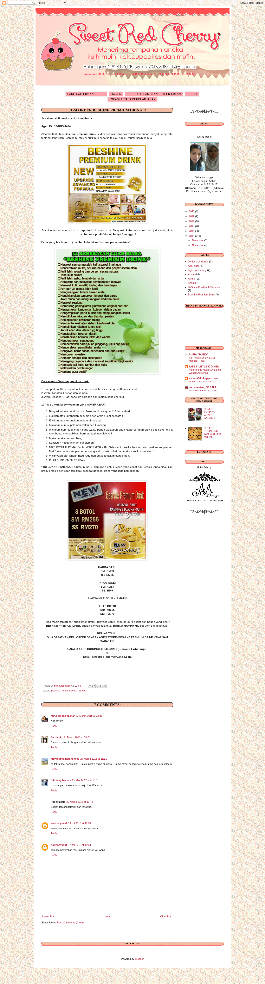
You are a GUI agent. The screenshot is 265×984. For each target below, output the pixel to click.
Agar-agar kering (197, 270)
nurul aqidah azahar (63, 715)
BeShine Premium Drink (64, 690)
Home (108, 916)
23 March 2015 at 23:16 (89, 715)
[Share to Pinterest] (105, 686)
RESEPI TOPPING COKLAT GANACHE (210, 413)
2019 (192, 216)
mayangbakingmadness (65, 758)
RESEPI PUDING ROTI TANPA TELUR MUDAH (212, 433)
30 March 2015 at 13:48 (79, 801)
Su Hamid (56, 737)
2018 (192, 221)
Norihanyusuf (59, 823)
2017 (192, 226)
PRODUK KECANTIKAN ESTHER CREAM (154, 94)
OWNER (116, 94)
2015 (192, 236)
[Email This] (90, 686)
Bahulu (192, 282)
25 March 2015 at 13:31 (85, 780)
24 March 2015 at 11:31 (93, 758)
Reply (54, 725)
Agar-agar (193, 265)
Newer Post (48, 916)
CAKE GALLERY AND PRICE (86, 94)
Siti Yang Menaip (61, 780)
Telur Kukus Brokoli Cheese (203, 390)
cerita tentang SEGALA (203, 387)
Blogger (139, 958)
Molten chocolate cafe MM (203, 381)
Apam (191, 274)
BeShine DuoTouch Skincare (204, 287)
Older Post (166, 916)
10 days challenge (198, 261)
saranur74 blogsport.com (204, 378)
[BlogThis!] (94, 686)
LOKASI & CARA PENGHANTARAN (132, 99)
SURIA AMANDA (198, 354)
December (198, 240)
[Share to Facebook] (101, 686)
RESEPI (192, 94)
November (198, 245)
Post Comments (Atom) (70, 922)
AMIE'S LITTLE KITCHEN (204, 366)
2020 (192, 211)
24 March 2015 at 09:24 (77, 737)
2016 (192, 231)
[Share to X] (97, 686)
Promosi (82, 690)
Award (191, 278)
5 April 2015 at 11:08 (79, 823)
